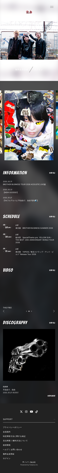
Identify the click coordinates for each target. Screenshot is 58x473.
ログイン (38, 69)
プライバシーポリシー (12, 427)
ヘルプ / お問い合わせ (12, 449)
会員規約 (7, 432)
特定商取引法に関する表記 (14, 436)
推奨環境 (7, 445)
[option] (29, 125)
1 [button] (26, 312)
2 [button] (29, 312)
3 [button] (31, 312)
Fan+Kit (32, 462)
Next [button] (53, 311)
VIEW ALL (52, 173)
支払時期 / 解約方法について (15, 441)
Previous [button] (4, 311)
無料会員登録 (21, 69)
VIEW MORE (51, 396)
